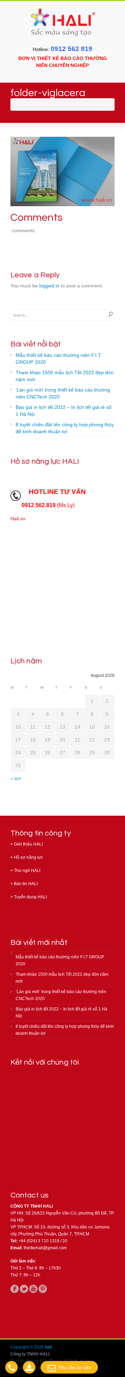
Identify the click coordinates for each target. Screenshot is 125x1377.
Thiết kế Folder (66, 104)
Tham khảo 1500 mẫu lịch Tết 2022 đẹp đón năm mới (65, 376)
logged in (49, 285)
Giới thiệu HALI (28, 844)
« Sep (16, 779)
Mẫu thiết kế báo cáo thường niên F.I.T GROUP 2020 (58, 358)
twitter (24, 1289)
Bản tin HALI (26, 883)
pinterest (43, 1289)
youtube (33, 1289)
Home (44, 104)
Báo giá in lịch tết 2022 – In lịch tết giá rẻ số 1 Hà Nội (63, 410)
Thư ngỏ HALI (27, 870)
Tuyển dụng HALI (30, 897)
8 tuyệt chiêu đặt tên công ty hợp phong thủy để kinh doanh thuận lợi (65, 428)
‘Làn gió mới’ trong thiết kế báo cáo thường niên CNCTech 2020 (63, 393)
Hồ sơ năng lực (28, 857)
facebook (14, 1289)
